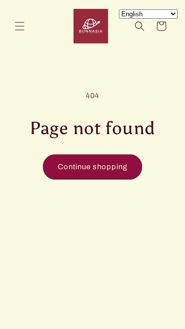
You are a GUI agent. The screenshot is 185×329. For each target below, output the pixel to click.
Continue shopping (92, 167)
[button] (20, 26)
